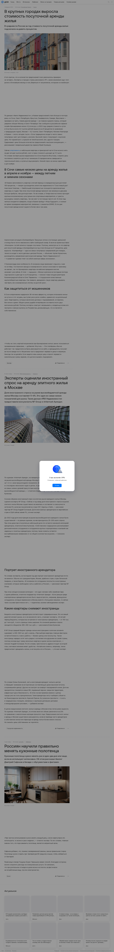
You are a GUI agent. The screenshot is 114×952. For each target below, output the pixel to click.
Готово (57, 485)
